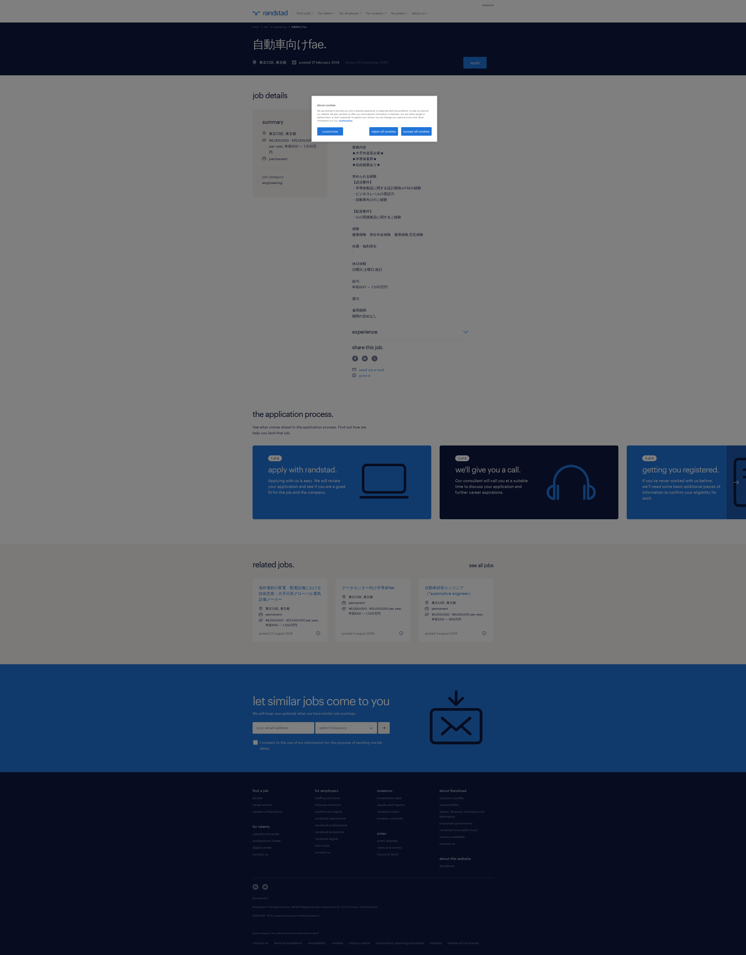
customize (330, 131)
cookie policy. (346, 120)
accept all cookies (416, 131)
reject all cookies (383, 131)
